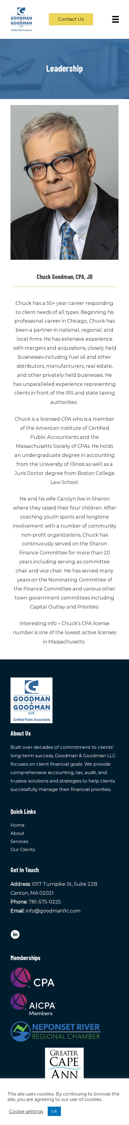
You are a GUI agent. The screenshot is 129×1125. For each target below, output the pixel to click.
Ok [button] (54, 1111)
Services (19, 841)
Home (17, 825)
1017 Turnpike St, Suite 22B (64, 884)
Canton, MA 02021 (32, 893)
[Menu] (115, 19)
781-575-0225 (45, 902)
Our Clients (22, 849)
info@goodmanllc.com (53, 911)
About (17, 833)
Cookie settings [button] (26, 1111)
